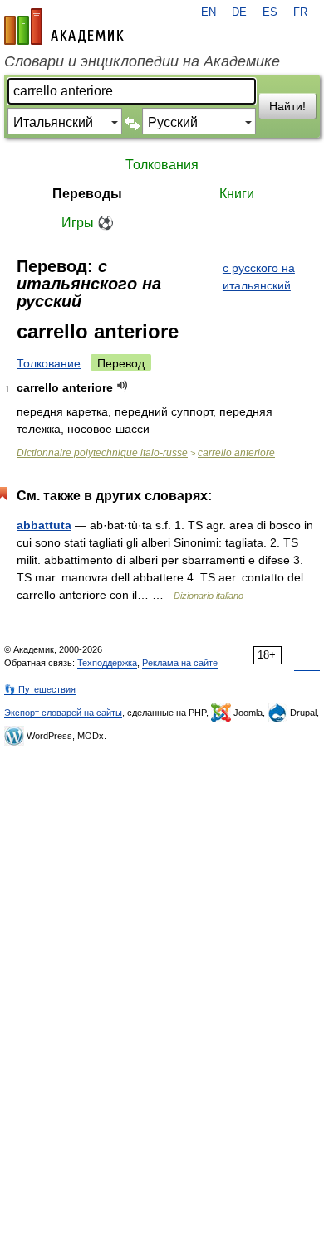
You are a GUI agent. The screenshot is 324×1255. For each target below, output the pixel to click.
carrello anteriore (236, 453)
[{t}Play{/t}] (122, 385)
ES (270, 12)
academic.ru (64, 26)
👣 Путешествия (40, 689)
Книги (236, 194)
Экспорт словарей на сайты (63, 712)
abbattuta (44, 525)
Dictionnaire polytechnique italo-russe (102, 453)
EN (208, 12)
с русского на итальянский (259, 276)
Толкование (49, 363)
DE (239, 12)
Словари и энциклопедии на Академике (142, 61)
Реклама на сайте (180, 663)
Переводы (87, 194)
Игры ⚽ (87, 223)
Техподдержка (107, 663)
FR (300, 12)
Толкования (162, 165)
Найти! (287, 106)
